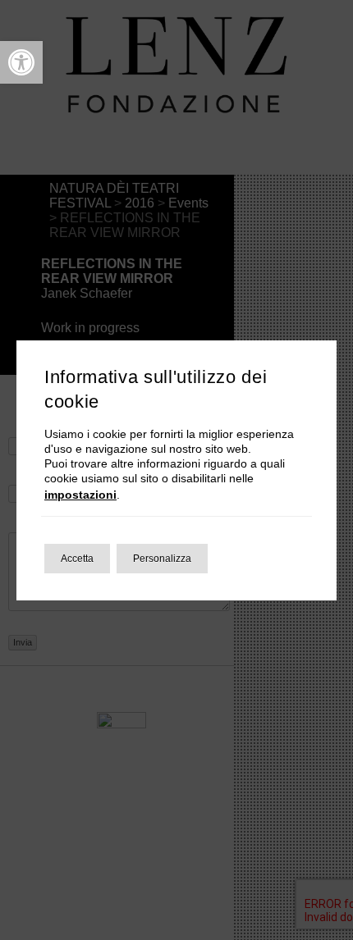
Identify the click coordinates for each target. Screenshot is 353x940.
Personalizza (162, 558)
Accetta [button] (77, 558)
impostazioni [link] (80, 494)
